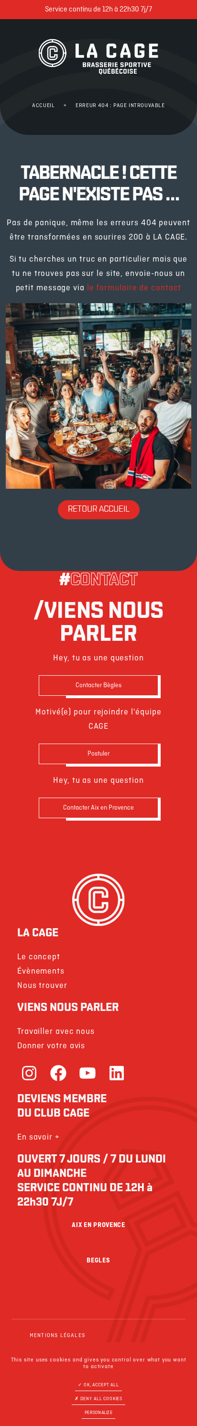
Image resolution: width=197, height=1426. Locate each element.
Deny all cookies (100, 1399)
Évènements (41, 971)
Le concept (38, 957)
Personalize (98, 1413)
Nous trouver (42, 986)
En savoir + (38, 1137)
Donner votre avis (51, 1046)
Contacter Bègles (98, 685)
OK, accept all (100, 1385)
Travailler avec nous (56, 1032)
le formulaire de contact (134, 288)
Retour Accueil (99, 509)
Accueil (43, 105)
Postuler (98, 754)
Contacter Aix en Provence (98, 808)
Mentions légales (57, 1335)
